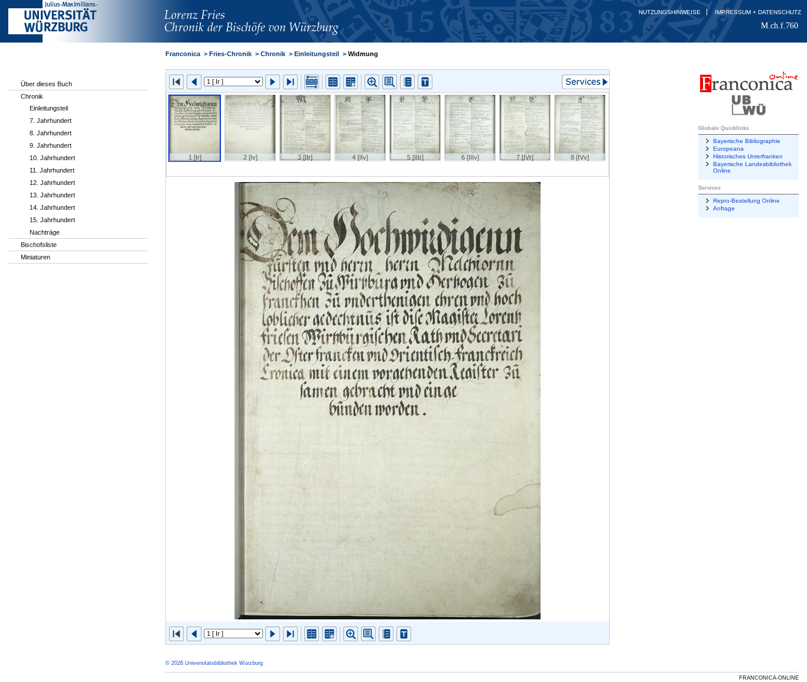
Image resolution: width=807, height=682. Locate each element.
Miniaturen (35, 257)
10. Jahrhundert (52, 157)
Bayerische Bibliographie (746, 141)
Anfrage (724, 208)
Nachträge (45, 232)
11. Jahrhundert (52, 170)
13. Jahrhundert (52, 195)
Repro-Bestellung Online (746, 200)
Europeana (728, 148)
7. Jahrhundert (50, 120)
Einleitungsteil (49, 108)
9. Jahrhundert (50, 145)
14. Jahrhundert (52, 207)
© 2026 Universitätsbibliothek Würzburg (214, 663)
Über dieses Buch (46, 83)
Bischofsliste (39, 244)
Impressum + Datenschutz (758, 12)
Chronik (32, 96)
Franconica (182, 53)
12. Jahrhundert (52, 182)
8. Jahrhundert (50, 133)
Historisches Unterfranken (748, 156)
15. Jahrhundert (52, 219)
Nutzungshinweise (670, 12)
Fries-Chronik (230, 53)
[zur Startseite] (270, 40)
